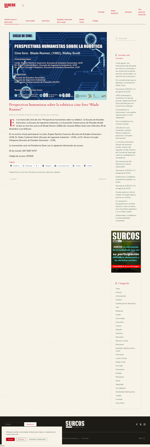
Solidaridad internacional (125, 392)
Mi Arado (119, 366)
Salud (118, 380)
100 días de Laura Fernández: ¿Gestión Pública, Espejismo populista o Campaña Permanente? (124, 132)
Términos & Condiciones (70, 438)
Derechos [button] (46, 21)
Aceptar (10, 439)
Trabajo (95, 21)
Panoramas (120, 369)
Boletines (119, 311)
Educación (119, 337)
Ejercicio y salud (122, 341)
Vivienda (119, 399)
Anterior (14, 179)
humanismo (40, 172)
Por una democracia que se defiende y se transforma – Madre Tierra (126, 83)
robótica (57, 172)
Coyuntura (120, 322)
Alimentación (121, 296)
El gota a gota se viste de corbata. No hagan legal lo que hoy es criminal (126, 195)
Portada (101, 12)
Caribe (118, 314)
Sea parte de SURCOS (142, 12)
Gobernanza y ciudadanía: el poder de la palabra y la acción (125, 179)
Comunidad (120, 318)
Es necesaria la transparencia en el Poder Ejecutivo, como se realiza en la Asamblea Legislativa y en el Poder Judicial (126, 206)
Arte (117, 307)
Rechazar (21, 439)
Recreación (120, 377)
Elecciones (120, 344)
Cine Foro (24, 172)
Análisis (37, 115)
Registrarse (30, 424)
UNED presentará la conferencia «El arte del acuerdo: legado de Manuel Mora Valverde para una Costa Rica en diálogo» (126, 100)
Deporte (119, 329)
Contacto (128, 12)
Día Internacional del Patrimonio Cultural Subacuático (123, 164)
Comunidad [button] (30, 21)
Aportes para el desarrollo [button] (10, 20)
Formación (120, 354)
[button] (23, 5)
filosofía (32, 172)
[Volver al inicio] (9, 5)
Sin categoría (121, 388)
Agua (118, 288)
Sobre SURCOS (114, 12)
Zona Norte (120, 403)
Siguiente (102, 179)
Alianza (118, 292)
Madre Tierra (81, 20)
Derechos (119, 333)
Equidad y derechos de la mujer (64, 20)
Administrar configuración (37, 439)
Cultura (118, 326)
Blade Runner (14, 172)
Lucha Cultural (121, 358)
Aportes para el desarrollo (49, 115)
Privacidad (84, 438)
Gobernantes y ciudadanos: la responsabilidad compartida (126, 218)
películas (49, 172)
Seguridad (119, 384)
